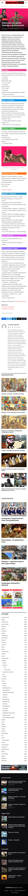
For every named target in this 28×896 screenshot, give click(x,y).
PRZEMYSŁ (3, 726)
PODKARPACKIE (6, 706)
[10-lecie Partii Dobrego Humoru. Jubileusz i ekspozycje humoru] (4, 862)
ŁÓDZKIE (4, 683)
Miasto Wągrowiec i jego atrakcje (16, 817)
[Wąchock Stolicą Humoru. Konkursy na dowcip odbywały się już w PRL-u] (14, 480)
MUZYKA (3, 653)
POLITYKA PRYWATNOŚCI (20, 890)
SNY (2, 735)
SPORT (3, 738)
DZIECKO (3, 628)
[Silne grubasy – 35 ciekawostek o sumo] (14, 531)
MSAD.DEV (20, 887)
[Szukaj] (26, 2)
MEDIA (3, 647)
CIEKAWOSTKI (4, 622)
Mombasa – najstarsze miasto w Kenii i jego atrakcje (12, 562)
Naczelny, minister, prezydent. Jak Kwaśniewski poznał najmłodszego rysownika (16, 826)
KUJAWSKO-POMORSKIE (8, 692)
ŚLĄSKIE (4, 685)
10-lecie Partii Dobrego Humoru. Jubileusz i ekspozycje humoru (16, 861)
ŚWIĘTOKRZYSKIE (6, 688)
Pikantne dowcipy (7, 189)
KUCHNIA (3, 642)
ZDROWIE (3, 758)
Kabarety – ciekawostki (13, 840)
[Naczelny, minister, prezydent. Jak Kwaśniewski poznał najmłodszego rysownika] (4, 826)
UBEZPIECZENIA (5, 749)
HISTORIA (3, 631)
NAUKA (3, 656)
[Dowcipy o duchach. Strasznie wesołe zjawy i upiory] (14, 460)
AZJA (3, 674)
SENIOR (3, 731)
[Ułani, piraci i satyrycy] (4, 834)
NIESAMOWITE (5, 658)
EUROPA (4, 676)
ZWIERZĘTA (4, 760)
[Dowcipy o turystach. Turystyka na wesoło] (14, 385)
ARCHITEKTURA (5, 617)
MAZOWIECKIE (5, 701)
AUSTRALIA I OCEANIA (7, 672)
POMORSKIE (5, 710)
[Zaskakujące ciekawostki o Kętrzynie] (14, 574)
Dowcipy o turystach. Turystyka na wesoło (12, 394)
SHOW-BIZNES (4, 733)
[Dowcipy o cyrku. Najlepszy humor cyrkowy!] (14, 403)
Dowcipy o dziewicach (8, 307)
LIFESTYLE (3, 644)
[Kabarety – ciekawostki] (4, 842)
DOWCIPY (5, 19)
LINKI (11, 890)
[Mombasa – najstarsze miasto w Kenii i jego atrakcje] (14, 552)
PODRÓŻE (3, 660)
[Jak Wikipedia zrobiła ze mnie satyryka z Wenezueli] (4, 791)
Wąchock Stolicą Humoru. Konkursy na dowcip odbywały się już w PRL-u (13, 489)
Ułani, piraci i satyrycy (13, 832)
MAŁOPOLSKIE (5, 699)
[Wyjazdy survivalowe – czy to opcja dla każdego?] (4, 798)
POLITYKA (3, 679)
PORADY (3, 719)
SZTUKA (3, 742)
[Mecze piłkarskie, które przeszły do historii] (4, 854)
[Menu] (2, 2)
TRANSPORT (4, 747)
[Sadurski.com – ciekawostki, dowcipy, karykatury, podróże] (14, 2)
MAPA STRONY (15, 892)
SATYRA (3, 729)
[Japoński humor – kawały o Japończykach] (4, 877)
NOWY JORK (7, 669)
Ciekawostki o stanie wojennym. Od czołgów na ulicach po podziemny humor (17, 869)
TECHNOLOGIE (4, 744)
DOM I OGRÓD (4, 624)
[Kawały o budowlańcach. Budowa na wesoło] (14, 442)
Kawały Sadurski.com (21, 301)
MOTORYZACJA (5, 651)
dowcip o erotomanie (7, 313)
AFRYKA (4, 663)
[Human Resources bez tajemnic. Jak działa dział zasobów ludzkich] (4, 783)
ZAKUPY (3, 756)
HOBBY (3, 633)
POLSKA (3, 681)
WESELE (3, 751)
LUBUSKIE (4, 697)
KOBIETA (3, 640)
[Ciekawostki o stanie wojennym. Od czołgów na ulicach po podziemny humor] (4, 870)
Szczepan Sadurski (13, 324)
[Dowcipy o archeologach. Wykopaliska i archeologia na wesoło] (14, 422)
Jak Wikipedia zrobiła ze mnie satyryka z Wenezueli (15, 789)
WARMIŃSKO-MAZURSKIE (8, 713)
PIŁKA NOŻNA (5, 740)
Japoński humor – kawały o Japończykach (14, 876)
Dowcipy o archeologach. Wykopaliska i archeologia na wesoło (11, 431)
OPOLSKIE (4, 704)
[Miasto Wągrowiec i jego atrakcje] (4, 819)
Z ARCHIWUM (4, 754)
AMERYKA (4, 665)
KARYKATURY (4, 638)
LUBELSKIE (5, 694)
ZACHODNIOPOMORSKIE (8, 717)
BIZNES (3, 619)
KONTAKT (6, 890)
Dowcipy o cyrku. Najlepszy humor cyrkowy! (13, 412)
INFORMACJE (4, 635)
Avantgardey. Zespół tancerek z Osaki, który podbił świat (12, 519)
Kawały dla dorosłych (8, 309)
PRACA (3, 722)
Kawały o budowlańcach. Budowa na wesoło (13, 450)
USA (4, 667)
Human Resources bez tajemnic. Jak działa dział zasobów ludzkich (17, 782)
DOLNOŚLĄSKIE (6, 690)
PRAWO (3, 724)
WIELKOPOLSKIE (6, 715)
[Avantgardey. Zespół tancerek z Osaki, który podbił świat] (14, 509)
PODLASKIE (5, 708)
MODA (3, 649)
